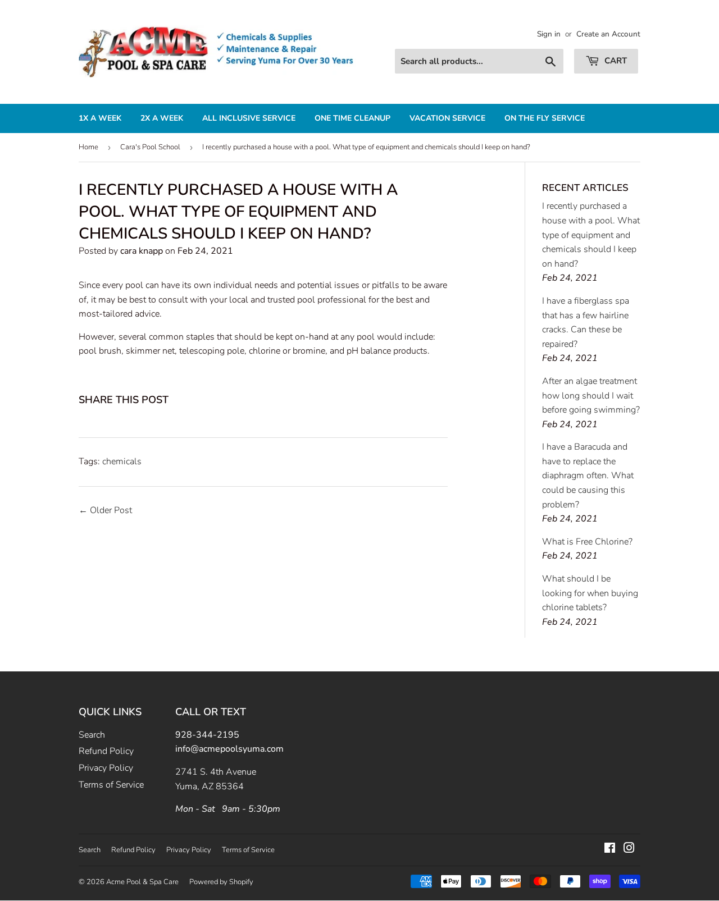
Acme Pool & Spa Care (142, 882)
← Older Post (105, 510)
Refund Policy (106, 751)
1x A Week (100, 118)
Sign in (549, 34)
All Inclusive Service (248, 118)
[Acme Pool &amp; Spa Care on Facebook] (610, 849)
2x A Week (161, 118)
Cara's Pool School (150, 147)
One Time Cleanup (352, 118)
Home (88, 147)
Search (92, 735)
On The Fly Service (544, 118)
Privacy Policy (106, 768)
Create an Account (608, 34)
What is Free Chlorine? (587, 542)
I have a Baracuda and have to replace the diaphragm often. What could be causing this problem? (588, 475)
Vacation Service (447, 118)
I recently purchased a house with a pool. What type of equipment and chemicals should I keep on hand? (591, 234)
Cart (614, 60)
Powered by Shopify (221, 882)
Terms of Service (111, 785)
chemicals (122, 461)
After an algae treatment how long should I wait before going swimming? (591, 395)
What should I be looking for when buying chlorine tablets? (590, 593)
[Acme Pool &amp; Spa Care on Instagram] (629, 849)
